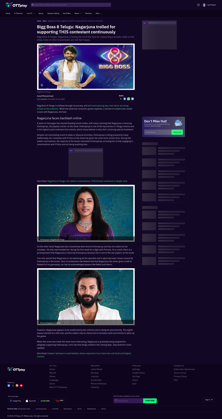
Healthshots (91, 409)
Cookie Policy (138, 372)
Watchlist (95, 365)
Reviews (95, 372)
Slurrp (103, 409)
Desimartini (68, 409)
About (135, 379)
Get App (136, 376)
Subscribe (177, 132)
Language (54, 379)
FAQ (176, 379)
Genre (52, 383)
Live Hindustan (41, 409)
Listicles (95, 376)
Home (52, 369)
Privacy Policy (180, 376)
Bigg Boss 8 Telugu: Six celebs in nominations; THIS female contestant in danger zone (87, 180)
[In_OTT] (17, 385)
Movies (52, 372)
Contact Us (179, 365)
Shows (52, 376)
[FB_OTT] (8, 385)
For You (52, 365)
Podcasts (136, 365)
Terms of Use (180, 372)
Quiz (134, 383)
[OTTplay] (16, 4)
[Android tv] (46, 400)
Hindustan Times (24, 409)
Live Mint (55, 409)
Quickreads (96, 379)
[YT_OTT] (21, 385)
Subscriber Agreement (184, 369)
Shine (79, 409)
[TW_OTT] (13, 385)
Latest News (96, 369)
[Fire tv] (60, 400)
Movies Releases (99, 383)
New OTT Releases (58, 387)
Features (95, 387)
